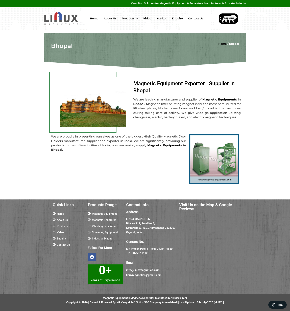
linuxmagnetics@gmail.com (144, 275)
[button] (136, 18)
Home (222, 43)
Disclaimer (180, 298)
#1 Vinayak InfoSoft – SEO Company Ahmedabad (147, 302)
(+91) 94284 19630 (161, 248)
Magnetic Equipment (115, 298)
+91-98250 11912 (137, 253)
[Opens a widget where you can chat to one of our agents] (277, 305)
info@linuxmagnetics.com (143, 270)
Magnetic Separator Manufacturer (151, 298)
